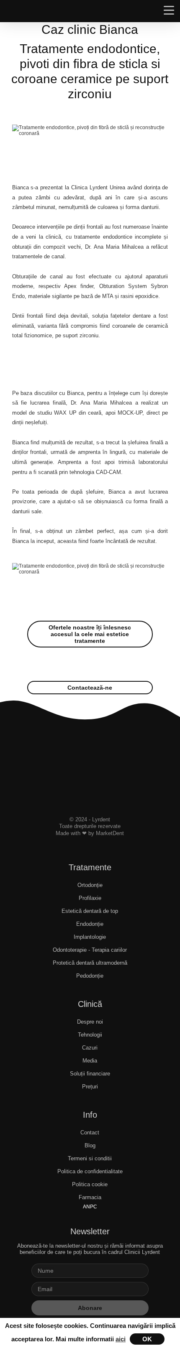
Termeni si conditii (90, 1158)
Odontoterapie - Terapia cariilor (90, 950)
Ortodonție (90, 885)
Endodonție (89, 924)
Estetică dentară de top (90, 911)
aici (121, 1339)
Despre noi (90, 1022)
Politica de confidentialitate (90, 1171)
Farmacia (90, 1197)
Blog (90, 1145)
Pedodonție (89, 976)
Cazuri (90, 1048)
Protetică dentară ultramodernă (90, 963)
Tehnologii (90, 1035)
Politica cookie (90, 1184)
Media (89, 1060)
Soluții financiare (90, 1073)
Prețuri (90, 1086)
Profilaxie (90, 898)
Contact (89, 1132)
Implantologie (90, 937)
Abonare (90, 1308)
